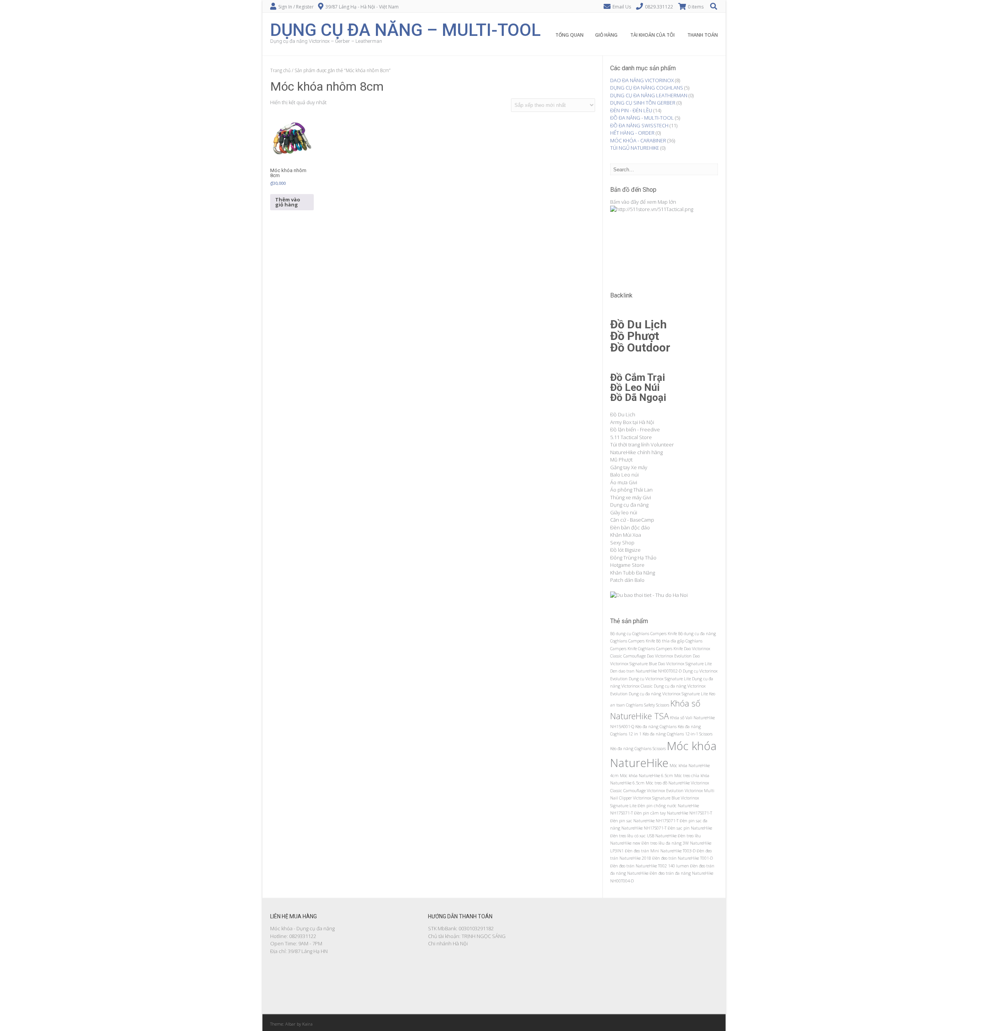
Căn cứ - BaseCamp (632, 519)
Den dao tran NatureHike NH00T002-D (646, 671)
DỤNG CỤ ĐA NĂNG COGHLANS (646, 87)
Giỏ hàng (606, 35)
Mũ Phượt (621, 459)
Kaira (307, 1024)
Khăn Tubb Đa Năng (632, 572)
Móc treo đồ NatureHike (668, 783)
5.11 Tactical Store (631, 437)
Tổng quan (569, 35)
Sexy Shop (622, 542)
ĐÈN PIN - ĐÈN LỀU (631, 110)
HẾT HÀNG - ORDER (632, 132)
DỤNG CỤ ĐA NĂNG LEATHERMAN (648, 95)
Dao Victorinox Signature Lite (685, 663)
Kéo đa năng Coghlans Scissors (638, 748)
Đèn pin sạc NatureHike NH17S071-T (644, 820)
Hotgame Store (627, 564)
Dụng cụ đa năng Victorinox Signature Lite (668, 693)
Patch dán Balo (627, 579)
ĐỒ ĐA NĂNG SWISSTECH (639, 125)
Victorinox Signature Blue (656, 798)
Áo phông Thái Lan (631, 489)
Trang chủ (280, 70)
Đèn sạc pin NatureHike (690, 828)
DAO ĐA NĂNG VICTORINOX (642, 80)
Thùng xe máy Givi (630, 497)
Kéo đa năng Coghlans (656, 726)
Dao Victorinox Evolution (669, 656)
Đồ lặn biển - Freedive (635, 429)
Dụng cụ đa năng (629, 504)
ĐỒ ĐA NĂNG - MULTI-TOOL (642, 117)
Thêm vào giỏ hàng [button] (287, 202)
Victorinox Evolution (665, 790)
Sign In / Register (296, 6)
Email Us (621, 6)
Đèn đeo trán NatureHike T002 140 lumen (649, 866)
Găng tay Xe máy (628, 467)
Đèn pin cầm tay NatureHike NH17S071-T (673, 813)
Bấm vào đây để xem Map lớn (643, 201)
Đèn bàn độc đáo (630, 527)
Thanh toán (702, 35)
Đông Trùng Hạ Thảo (633, 557)
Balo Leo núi (624, 474)
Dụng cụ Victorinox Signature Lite (660, 678)
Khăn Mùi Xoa (625, 534)
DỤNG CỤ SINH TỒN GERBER (642, 102)
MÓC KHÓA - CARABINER (638, 140)
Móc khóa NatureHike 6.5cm (646, 775)
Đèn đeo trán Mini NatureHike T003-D (660, 851)
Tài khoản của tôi (652, 35)
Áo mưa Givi (623, 482)
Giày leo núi (623, 512)
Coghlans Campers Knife (660, 648)
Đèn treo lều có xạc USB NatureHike (643, 835)
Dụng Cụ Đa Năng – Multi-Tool (405, 29)
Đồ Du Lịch (622, 414)
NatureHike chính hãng (636, 452)
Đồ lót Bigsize (625, 549)
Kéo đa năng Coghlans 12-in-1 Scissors (677, 734)
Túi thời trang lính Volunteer (642, 444)
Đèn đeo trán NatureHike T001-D (682, 858)
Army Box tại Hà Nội (632, 422)
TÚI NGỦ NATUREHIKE (634, 147)
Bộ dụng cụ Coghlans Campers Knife (643, 633)
